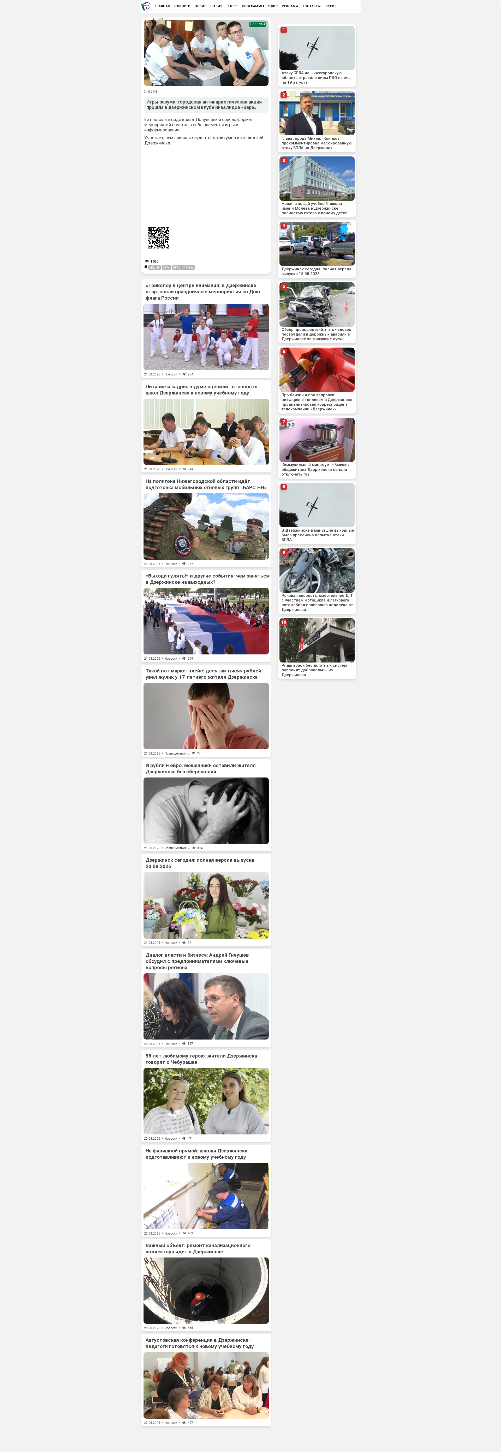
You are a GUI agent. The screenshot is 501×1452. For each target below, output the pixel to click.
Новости (257, 24)
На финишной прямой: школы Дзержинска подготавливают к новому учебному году (196, 1154)
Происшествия (176, 753)
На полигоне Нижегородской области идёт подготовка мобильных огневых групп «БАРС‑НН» (206, 484)
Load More (206, 1437)
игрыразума (183, 267)
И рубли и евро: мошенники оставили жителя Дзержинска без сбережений (201, 768)
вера (166, 267)
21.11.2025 (151, 92)
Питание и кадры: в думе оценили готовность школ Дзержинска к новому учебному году (202, 390)
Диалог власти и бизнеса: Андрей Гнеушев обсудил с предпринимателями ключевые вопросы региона (197, 961)
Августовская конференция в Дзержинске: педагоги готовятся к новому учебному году (200, 1343)
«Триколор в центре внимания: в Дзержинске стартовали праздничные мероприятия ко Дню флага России (203, 291)
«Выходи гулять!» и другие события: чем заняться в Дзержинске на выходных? (207, 579)
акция (154, 267)
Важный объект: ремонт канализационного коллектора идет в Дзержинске (198, 1248)
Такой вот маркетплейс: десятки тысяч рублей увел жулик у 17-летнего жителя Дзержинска (203, 674)
